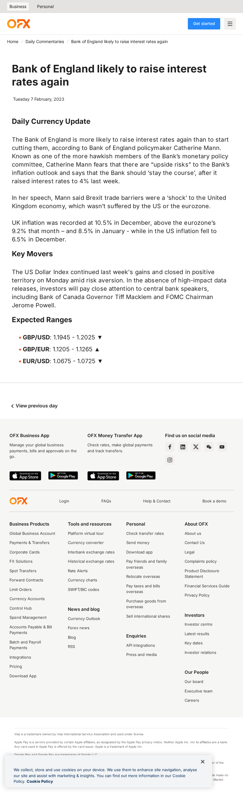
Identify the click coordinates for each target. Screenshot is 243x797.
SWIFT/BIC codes (83, 589)
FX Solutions (21, 561)
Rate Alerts (78, 570)
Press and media (141, 654)
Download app (139, 552)
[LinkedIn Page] (183, 447)
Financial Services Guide (207, 585)
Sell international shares (148, 616)
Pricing (15, 666)
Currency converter (86, 542)
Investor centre (198, 624)
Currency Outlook (84, 618)
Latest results (197, 633)
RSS (71, 646)
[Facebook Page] (170, 447)
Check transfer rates (145, 533)
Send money (137, 542)
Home (12, 41)
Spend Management (28, 617)
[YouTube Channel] (222, 447)
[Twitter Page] (196, 447)
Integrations (20, 657)
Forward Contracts (26, 580)
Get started (204, 23)
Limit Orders (20, 589)
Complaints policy (201, 561)
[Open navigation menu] (230, 24)
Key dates (194, 643)
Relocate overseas (143, 576)
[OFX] (18, 24)
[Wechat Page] (209, 447)
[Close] (202, 761)
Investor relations (200, 652)
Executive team (198, 691)
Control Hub (20, 608)
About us (193, 533)
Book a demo (214, 501)
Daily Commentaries (44, 41)
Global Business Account (32, 533)
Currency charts (82, 580)
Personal (45, 6)
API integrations (140, 645)
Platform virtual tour (86, 533)
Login (64, 501)
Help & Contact (156, 501)
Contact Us (195, 542)
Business (17, 6)
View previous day (36, 406)
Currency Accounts (27, 598)
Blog (72, 637)
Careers (192, 700)
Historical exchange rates (91, 561)
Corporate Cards (24, 552)
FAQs (106, 501)
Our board (194, 681)
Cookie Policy (40, 781)
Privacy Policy (197, 595)
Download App (22, 675)
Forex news (78, 627)
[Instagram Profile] (170, 460)
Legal (189, 552)
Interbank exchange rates (91, 552)
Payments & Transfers (29, 542)
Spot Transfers (22, 570)
